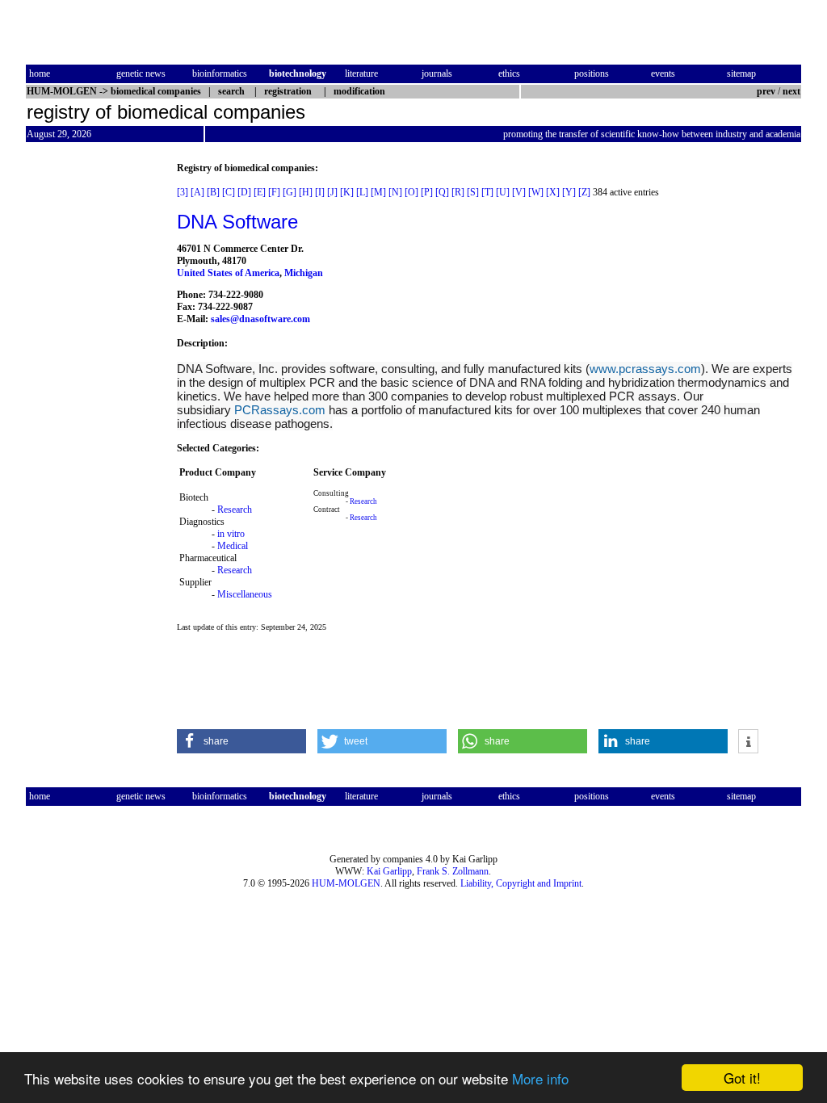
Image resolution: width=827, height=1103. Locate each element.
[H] (306, 192)
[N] (395, 192)
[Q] (442, 192)
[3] (182, 192)
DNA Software (237, 222)
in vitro (231, 533)
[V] (519, 192)
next (791, 91)
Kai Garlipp (389, 871)
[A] (197, 192)
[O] (411, 192)
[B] (213, 192)
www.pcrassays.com (645, 368)
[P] (427, 192)
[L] (362, 192)
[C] (228, 192)
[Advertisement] (93, 404)
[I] (320, 192)
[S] (473, 192)
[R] (457, 192)
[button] (241, 741)
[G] (289, 192)
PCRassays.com (279, 410)
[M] (378, 192)
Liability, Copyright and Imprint (520, 883)
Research (234, 509)
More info (540, 1078)
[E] (260, 192)
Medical (232, 546)
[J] (332, 192)
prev (766, 91)
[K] (347, 192)
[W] (536, 192)
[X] (553, 192)
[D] (244, 192)
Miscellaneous (244, 594)
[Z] (584, 192)
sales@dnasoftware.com (260, 319)
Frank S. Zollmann (453, 871)
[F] (274, 192)
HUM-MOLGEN (346, 883)
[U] (503, 192)
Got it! (742, 1077)
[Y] (569, 192)
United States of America (228, 273)
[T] (487, 192)
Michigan (303, 273)
